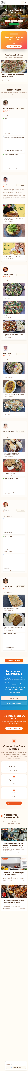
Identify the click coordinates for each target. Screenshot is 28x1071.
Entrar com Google (17, 1067)
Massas (20, 21)
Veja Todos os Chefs (14, 660)
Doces (7, 21)
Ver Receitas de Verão (15, 46)
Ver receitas (21, 108)
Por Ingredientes (14, 24)
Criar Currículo (14, 698)
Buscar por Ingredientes (14, 728)
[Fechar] (25, 1062)
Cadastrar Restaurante (14, 703)
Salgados (14, 21)
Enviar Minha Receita (15, 803)
